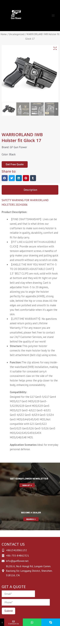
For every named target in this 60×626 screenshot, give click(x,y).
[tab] (30, 190)
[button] (5, 178)
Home (4, 34)
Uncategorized (16, 34)
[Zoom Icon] (55, 48)
